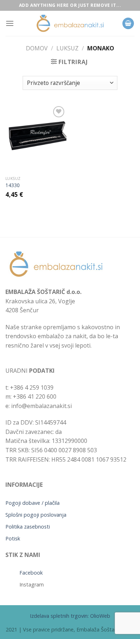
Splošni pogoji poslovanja (35, 514)
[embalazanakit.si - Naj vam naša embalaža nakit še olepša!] (70, 23)
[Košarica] (128, 24)
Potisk (12, 538)
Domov (37, 48)
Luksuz (67, 48)
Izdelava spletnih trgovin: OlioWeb (70, 615)
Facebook (31, 572)
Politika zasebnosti (27, 526)
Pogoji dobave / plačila (32, 502)
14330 (12, 185)
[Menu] (9, 23)
